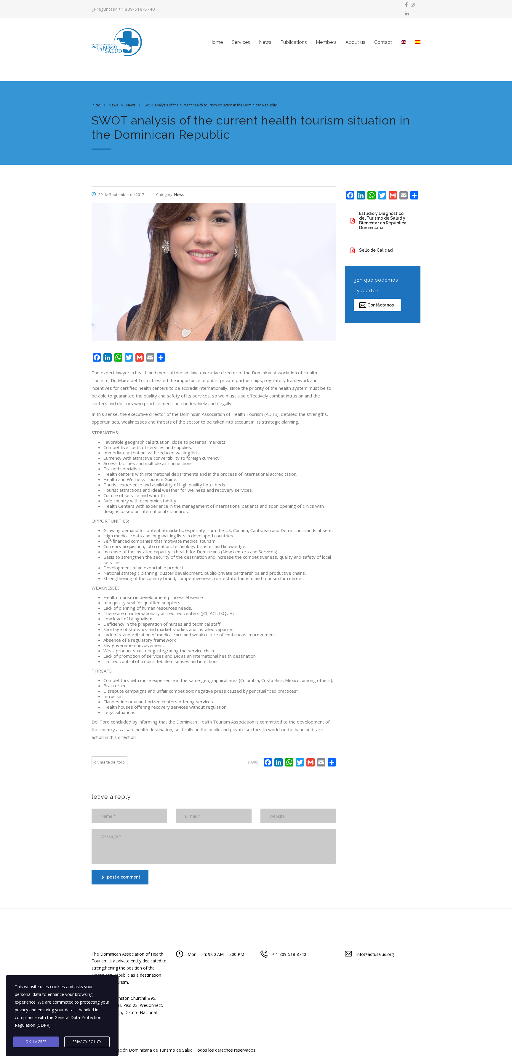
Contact (383, 42)
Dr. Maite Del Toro (109, 762)
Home (216, 42)
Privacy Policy (87, 1041)
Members (326, 42)
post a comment (123, 877)
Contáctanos (380, 305)
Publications (293, 42)
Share (253, 762)
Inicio (96, 105)
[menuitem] (403, 42)
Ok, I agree (36, 1041)
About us (355, 42)
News (265, 42)
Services (241, 42)
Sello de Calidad (376, 250)
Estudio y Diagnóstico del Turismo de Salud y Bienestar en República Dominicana (383, 220)
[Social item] (406, 4)
